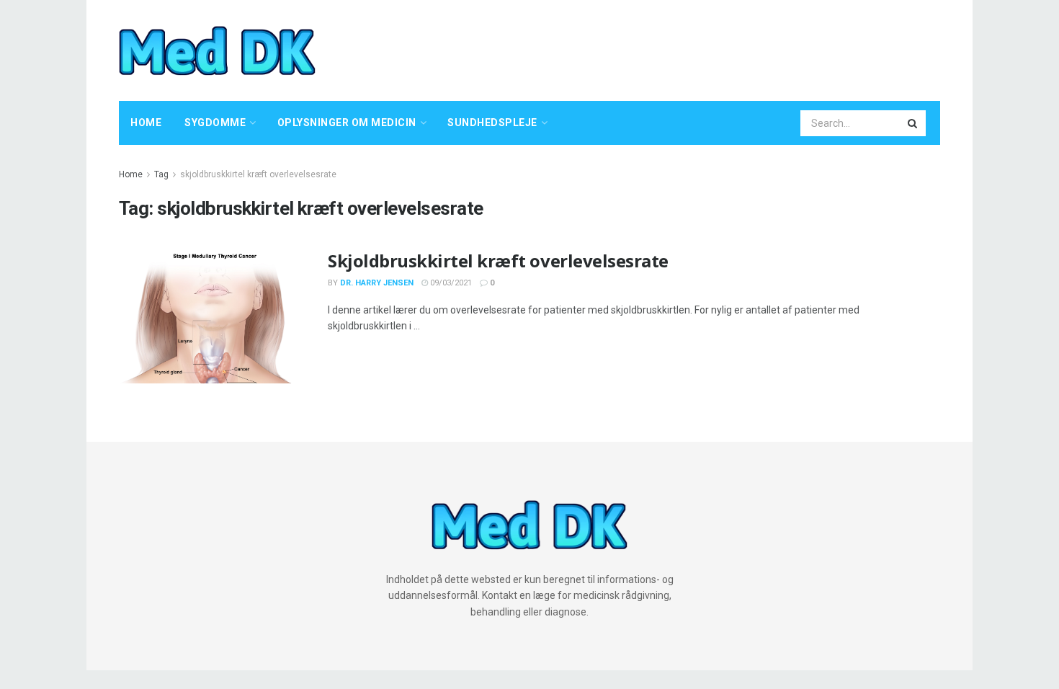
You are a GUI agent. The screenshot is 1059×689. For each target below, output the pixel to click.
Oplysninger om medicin (346, 122)
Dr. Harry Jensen (377, 283)
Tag (161, 174)
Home (145, 122)
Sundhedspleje (492, 122)
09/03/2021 (450, 283)
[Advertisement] (678, 48)
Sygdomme (215, 122)
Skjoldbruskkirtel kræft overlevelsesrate (498, 260)
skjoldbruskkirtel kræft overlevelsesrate (258, 174)
